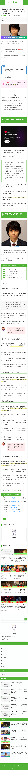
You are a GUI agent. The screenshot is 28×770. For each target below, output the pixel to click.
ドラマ (4, 15)
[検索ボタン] (2, 2)
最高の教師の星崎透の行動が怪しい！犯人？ (15, 97)
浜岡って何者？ (14, 507)
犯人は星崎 (13, 505)
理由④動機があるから (12, 107)
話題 (4, 666)
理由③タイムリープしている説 (14, 105)
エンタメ (5, 648)
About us (15, 765)
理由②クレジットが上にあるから (14, 103)
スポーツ (5, 654)
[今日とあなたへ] (14, 2)
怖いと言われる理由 (15, 511)
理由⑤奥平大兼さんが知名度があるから (16, 109)
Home (23, 765)
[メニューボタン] (25, 2)
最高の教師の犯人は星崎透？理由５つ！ (14, 100)
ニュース (5, 663)
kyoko (14, 537)
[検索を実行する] (25, 619)
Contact (19, 765)
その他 (4, 657)
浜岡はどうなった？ (15, 501)
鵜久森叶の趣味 (14, 509)
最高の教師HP (16, 246)
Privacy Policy (10, 765)
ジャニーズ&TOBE (7, 651)
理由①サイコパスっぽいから (13, 102)
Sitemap (5, 765)
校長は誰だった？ (15, 498)
